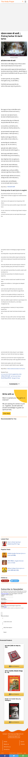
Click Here (6, 413)
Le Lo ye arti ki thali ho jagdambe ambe (11, 374)
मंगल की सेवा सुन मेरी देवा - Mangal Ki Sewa (10, 378)
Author (25, 753)
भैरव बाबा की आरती (11, 186)
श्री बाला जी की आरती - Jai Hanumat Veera (11, 376)
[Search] (23, 1)
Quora (22, 741)
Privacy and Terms (19, 753)
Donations (7, 749)
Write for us (7, 747)
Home (5, 741)
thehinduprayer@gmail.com (15, 734)
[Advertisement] (14, 17)
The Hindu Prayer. (6, 753)
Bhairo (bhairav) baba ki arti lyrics (16, 368)
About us (6, 744)
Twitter (23, 744)
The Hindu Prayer (7, 2)
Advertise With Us (14, 736)
